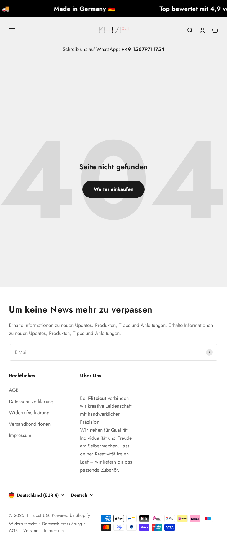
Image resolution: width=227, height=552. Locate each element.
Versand (30, 530)
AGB (14, 390)
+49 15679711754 (142, 49)
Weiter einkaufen (113, 189)
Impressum (20, 435)
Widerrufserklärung (29, 412)
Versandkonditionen (30, 424)
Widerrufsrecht (23, 523)
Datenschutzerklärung (31, 401)
